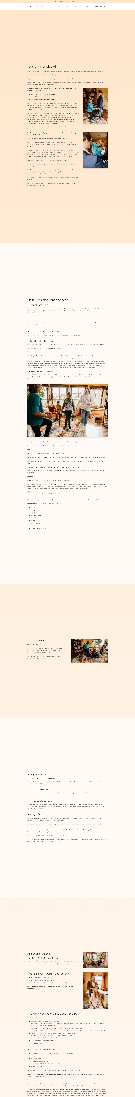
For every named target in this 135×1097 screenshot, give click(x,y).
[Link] (67, 410)
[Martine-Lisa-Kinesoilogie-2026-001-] (95, 960)
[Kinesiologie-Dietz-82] (89, 651)
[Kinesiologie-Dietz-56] (95, 990)
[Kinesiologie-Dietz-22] (95, 150)
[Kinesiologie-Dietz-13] (95, 106)
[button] (47, 6)
